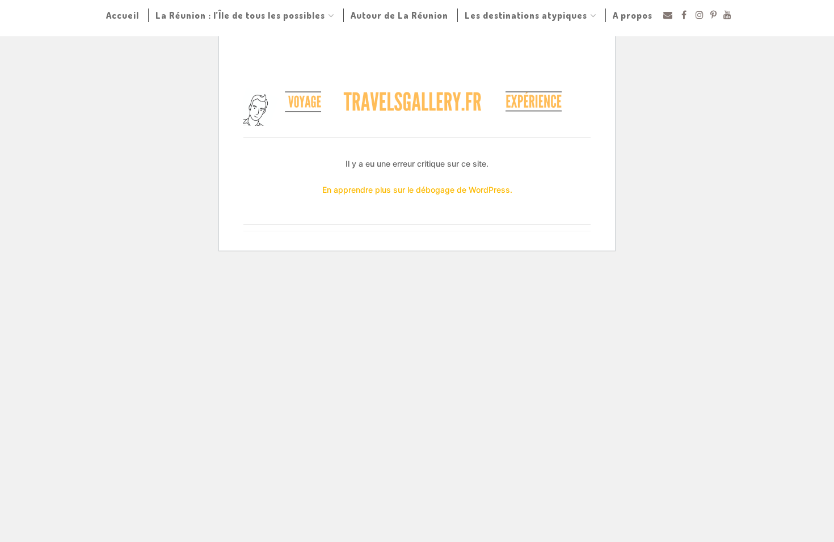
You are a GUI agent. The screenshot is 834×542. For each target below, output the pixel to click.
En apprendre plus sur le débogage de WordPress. (417, 189)
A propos (632, 15)
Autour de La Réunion (399, 15)
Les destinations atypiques (526, 15)
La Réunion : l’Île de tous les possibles (240, 15)
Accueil (122, 15)
